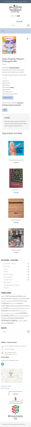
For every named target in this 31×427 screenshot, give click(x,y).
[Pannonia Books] (15, 9)
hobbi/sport (20, 102)
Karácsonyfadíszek (16, 250)
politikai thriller (24, 310)
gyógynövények (10, 301)
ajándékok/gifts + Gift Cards (9, 263)
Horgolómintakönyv (16, 220)
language (4, 311)
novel (9, 310)
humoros (20, 301)
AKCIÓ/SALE (6, 287)
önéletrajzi (10, 323)
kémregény (14, 308)
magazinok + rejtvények (8, 274)
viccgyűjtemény (20, 320)
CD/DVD (5, 269)
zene (25, 321)
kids (2, 308)
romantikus (23, 313)
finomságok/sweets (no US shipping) (11, 285)
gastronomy (4, 301)
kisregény (6, 308)
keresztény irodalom (23, 306)
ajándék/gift (14, 296)
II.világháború (6, 303)
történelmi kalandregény (16, 318)
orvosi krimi (15, 310)
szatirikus (16, 315)
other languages (7, 282)
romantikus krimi (7, 316)
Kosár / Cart (14, 15)
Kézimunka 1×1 (16, 190)
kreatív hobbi (17, 105)
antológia (8, 298)
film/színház (26, 298)
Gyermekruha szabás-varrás (16, 160)
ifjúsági (25, 301)
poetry (20, 310)
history (15, 301)
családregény (15, 298)
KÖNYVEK (6, 271)
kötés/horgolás (26, 308)
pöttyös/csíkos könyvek (10, 313)
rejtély (16, 313)
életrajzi (3, 323)
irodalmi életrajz (14, 303)
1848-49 (2, 296)
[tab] (4, 110)
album (21, 296)
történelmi (4, 318)
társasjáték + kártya (8, 279)
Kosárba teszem (8, 97)
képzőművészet (20, 308)
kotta (10, 308)
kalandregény (5, 306)
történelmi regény (9, 320)
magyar (12, 87)
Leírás (4, 109)
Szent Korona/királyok (23, 316)
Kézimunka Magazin (14, 67)
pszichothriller (3, 313)
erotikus (20, 298)
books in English (7, 266)
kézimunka (5, 105)
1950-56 (7, 296)
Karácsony (13, 306)
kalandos (20, 303)
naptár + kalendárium (8, 277)
